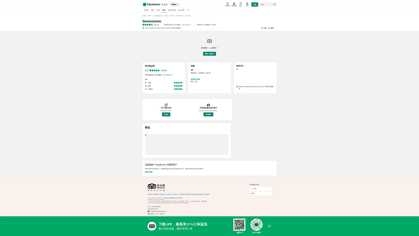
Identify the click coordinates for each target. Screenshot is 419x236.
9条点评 (164, 70)
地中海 (213, 25)
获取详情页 (149, 172)
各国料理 (207, 25)
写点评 (166, 114)
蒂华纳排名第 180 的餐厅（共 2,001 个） (159, 75)
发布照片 (208, 114)
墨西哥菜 (200, 25)
